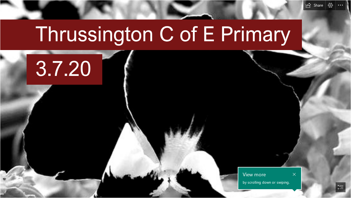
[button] (314, 5)
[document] (175, 99)
